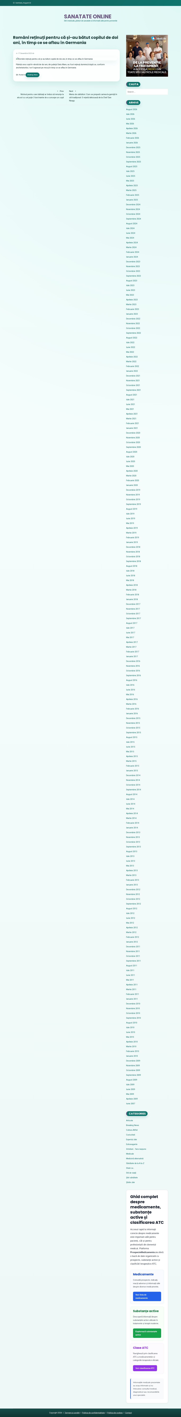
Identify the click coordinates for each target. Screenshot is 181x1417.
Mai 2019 (130, 523)
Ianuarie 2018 (132, 599)
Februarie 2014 (132, 823)
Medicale (130, 1154)
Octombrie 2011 (133, 956)
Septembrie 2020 (133, 447)
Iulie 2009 (130, 1084)
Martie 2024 (131, 247)
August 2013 (131, 851)
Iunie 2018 (130, 575)
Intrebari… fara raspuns (136, 1149)
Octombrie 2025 (133, 157)
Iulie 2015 (130, 742)
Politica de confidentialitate (93, 1413)
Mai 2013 (130, 866)
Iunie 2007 (130, 1103)
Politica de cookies (115, 1413)
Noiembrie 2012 (133, 894)
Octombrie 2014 (133, 785)
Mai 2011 (130, 980)
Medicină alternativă (134, 1158)
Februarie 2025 (132, 195)
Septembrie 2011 (133, 961)
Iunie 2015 (130, 747)
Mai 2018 (130, 580)
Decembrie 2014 (133, 775)
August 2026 (131, 109)
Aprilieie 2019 (132, 528)
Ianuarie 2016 (132, 713)
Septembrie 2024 (133, 219)
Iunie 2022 (130, 347)
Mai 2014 (130, 808)
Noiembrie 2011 (133, 951)
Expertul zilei (131, 1139)
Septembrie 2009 (133, 1075)
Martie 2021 (131, 418)
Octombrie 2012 (133, 899)
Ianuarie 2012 (132, 942)
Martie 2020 (131, 475)
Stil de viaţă (131, 1173)
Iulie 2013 (130, 856)
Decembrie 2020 (133, 433)
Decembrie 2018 (133, 547)
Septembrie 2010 (133, 1018)
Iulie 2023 (130, 285)
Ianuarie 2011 (132, 999)
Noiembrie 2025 (133, 152)
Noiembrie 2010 (133, 1008)
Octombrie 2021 (133, 385)
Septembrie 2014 (133, 789)
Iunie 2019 (130, 518)
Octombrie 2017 (133, 613)
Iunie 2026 (130, 119)
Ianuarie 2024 (132, 257)
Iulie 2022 (130, 342)
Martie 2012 (131, 932)
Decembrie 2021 (133, 376)
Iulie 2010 (130, 1027)
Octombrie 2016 (133, 671)
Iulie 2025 (130, 171)
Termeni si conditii (72, 1413)
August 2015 (131, 737)
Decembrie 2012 (133, 889)
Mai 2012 (130, 923)
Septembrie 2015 (133, 732)
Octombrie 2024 (133, 214)
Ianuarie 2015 (132, 770)
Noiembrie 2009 (133, 1065)
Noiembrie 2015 (133, 723)
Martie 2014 (131, 818)
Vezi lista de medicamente (141, 1296)
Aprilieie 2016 (132, 699)
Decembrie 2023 (133, 261)
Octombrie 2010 (133, 1013)
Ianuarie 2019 (132, 542)
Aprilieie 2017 (132, 642)
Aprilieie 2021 (132, 414)
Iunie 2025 (130, 176)
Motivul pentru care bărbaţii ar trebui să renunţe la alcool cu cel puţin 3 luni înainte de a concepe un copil (40, 94)
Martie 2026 (131, 133)
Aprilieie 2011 (132, 984)
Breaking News (32, 75)
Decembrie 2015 (133, 718)
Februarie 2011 (132, 994)
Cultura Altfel (132, 1130)
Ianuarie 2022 (132, 371)
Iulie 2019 (130, 514)
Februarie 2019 (132, 537)
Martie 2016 (131, 704)
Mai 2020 (130, 466)
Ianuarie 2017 (132, 656)
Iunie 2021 (130, 404)
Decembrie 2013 (133, 832)
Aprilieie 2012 (132, 927)
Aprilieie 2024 (132, 242)
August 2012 (131, 908)
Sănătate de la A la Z (135, 1163)
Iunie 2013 (130, 861)
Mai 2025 (130, 181)
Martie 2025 (131, 190)
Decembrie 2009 (133, 1061)
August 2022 (131, 338)
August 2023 (131, 280)
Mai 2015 (130, 751)
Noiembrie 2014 (133, 780)
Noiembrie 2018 (133, 552)
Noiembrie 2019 (133, 495)
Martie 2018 (131, 590)
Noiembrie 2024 (133, 209)
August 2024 (131, 223)
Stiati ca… (130, 1168)
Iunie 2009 (130, 1089)
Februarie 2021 (132, 423)
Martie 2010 (131, 1046)
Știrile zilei (130, 1182)
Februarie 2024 (132, 252)
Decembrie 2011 (133, 946)
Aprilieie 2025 (132, 185)
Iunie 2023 (130, 290)
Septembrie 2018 (133, 561)
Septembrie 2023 (133, 276)
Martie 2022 (131, 361)
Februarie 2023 (132, 309)
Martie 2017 (131, 647)
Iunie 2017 (130, 632)
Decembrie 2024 (133, 204)
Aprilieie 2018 (132, 585)
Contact (128, 1413)
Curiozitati (130, 1135)
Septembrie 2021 (133, 390)
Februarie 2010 (132, 1051)
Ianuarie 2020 (132, 485)
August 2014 (131, 794)
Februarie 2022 (132, 366)
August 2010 (131, 1023)
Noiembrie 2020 (133, 437)
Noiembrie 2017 (133, 609)
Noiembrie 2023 (133, 266)
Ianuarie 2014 (132, 827)
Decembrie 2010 (133, 1003)
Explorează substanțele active (146, 1333)
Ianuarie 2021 (132, 428)
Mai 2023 (130, 295)
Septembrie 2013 (133, 847)
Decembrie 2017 (133, 604)
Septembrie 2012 (133, 904)
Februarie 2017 (132, 651)
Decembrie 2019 (133, 490)
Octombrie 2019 (133, 499)
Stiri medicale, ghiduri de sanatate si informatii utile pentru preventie (90, 21)
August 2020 (131, 452)
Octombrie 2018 (133, 556)
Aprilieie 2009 (132, 1099)
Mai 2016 (130, 694)
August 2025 (131, 166)
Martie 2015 (131, 761)
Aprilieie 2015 (132, 756)
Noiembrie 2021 (133, 380)
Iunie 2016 (130, 690)
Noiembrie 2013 (133, 837)
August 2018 (131, 566)
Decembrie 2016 (133, 661)
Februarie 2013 (132, 880)
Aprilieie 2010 (132, 1042)
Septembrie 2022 (133, 333)
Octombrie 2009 (133, 1070)
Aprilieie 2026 (132, 128)
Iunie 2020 (130, 461)
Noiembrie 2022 (133, 323)
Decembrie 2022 (133, 319)
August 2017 (131, 623)
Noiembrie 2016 (133, 666)
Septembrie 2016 (133, 675)
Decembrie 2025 (133, 147)
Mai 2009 (130, 1094)
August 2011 (131, 965)
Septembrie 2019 (133, 504)
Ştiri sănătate (132, 1177)
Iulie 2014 (130, 799)
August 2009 (131, 1080)
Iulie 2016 (130, 685)
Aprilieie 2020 (132, 471)
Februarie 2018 (132, 594)
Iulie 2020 (130, 456)
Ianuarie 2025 (132, 200)
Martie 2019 (131, 533)
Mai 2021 (130, 409)
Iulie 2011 (130, 970)
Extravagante (131, 1144)
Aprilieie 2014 (132, 813)
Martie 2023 (131, 304)
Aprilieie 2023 (132, 299)
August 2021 (131, 395)
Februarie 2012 (132, 937)
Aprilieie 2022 (132, 357)
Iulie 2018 (130, 571)
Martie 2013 (131, 875)
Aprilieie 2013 (132, 870)
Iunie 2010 (130, 1032)
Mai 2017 (130, 637)
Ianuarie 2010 (132, 1056)
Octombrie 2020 (133, 442)
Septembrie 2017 (133, 618)
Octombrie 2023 (133, 271)
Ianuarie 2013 (132, 885)
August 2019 (131, 509)
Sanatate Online (87, 16)
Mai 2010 (130, 1037)
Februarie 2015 (132, 766)
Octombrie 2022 (133, 328)
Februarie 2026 (132, 138)
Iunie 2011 (130, 975)
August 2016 (131, 680)
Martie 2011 (131, 989)
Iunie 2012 (130, 918)
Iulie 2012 (130, 913)
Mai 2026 (130, 123)
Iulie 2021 (130, 399)
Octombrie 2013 (133, 842)
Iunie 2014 (130, 804)
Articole (129, 1120)
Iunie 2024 (130, 233)
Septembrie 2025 (133, 162)
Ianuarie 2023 (132, 314)
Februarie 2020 (132, 480)
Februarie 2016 (132, 709)
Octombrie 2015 (133, 728)
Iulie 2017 (130, 628)
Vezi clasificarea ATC (145, 1368)
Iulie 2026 (130, 114)
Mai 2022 (130, 352)
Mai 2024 (130, 238)
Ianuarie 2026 (132, 143)
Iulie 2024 (130, 228)
